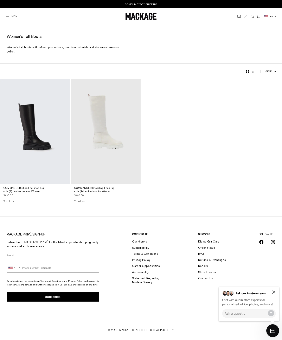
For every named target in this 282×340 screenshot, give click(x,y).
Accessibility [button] (140, 272)
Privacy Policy (75, 280)
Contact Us (205, 278)
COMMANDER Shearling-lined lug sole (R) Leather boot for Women (23, 190)
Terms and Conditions (51, 280)
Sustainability (140, 248)
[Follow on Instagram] (272, 242)
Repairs (203, 266)
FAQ (201, 254)
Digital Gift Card (208, 241)
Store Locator (207, 272)
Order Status (206, 248)
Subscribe (52, 296)
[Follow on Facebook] (261, 242)
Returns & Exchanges (212, 260)
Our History (139, 241)
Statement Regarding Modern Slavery (146, 280)
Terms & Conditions (145, 254)
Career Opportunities (146, 266)
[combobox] (14, 268)
